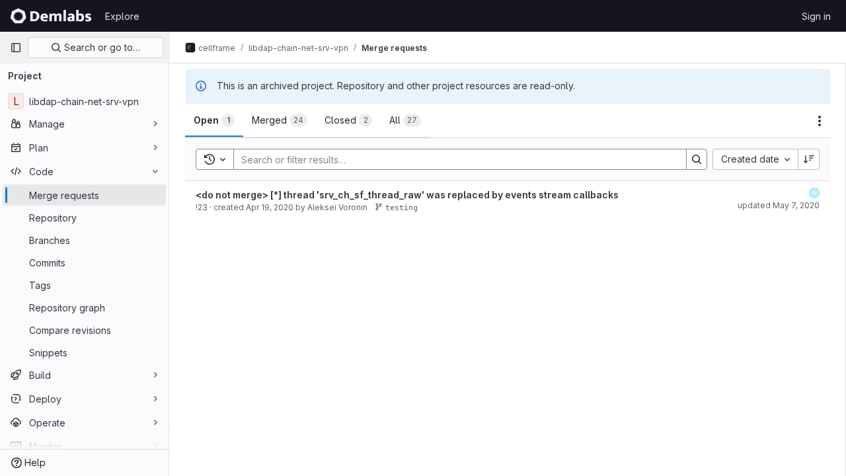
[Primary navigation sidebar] (15, 47)
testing (401, 207)
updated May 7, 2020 (779, 205)
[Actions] (819, 121)
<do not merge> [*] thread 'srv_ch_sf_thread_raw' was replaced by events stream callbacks (407, 194)
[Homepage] (51, 15)
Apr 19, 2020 (269, 207)
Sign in (816, 16)
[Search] (696, 159)
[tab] (214, 120)
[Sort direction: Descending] (809, 159)
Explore (122, 16)
